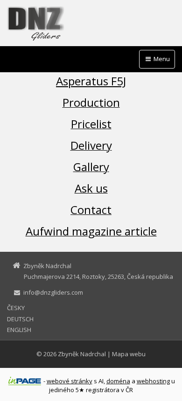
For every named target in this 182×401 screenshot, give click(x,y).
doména (118, 381)
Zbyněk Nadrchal (82, 354)
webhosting (153, 381)
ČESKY (16, 308)
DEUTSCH (20, 319)
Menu (161, 59)
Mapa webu (129, 354)
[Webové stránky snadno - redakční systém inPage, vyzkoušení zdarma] (24, 381)
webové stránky (69, 381)
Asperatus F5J (91, 81)
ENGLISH (19, 329)
